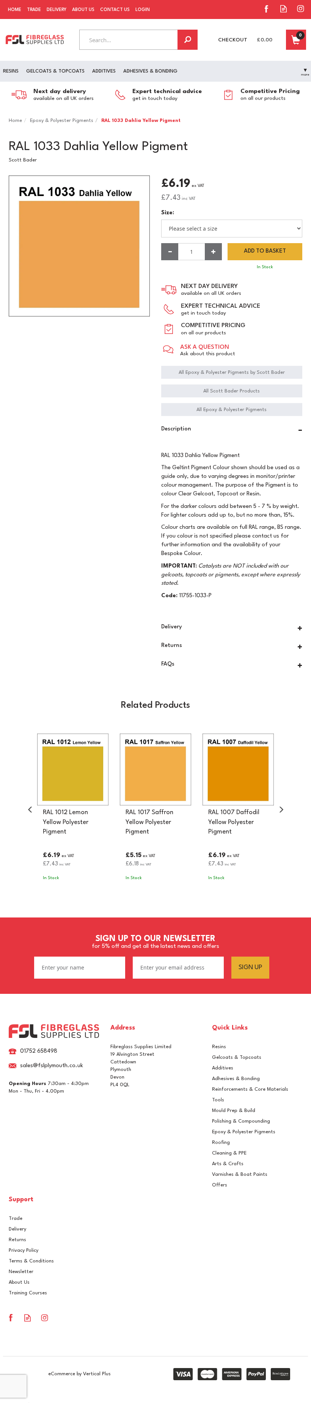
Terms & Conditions (31, 1261)
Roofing (221, 1142)
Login (142, 10)
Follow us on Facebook (266, 8)
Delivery (17, 1229)
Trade (15, 1218)
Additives (222, 1068)
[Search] (187, 40)
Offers (219, 1185)
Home (14, 10)
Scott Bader (23, 160)
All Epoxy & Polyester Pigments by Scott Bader (232, 372)
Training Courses (28, 1293)
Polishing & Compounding (241, 1121)
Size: (167, 213)
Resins (219, 1046)
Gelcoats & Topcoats (236, 1057)
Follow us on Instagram (300, 8)
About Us (19, 1282)
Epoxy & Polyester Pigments (243, 1131)
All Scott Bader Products (231, 391)
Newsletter (21, 1271)
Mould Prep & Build (233, 1110)
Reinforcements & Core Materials (250, 1089)
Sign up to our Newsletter (155, 942)
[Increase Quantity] (213, 251)
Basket (296, 40)
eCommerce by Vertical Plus (79, 1373)
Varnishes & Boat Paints (239, 1174)
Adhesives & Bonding (236, 1078)
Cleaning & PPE (229, 1153)
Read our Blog (283, 8)
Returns (17, 1239)
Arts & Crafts (227, 1163)
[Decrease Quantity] (169, 251)
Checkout (232, 40)
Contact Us (115, 10)
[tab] (231, 430)
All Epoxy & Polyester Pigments (231, 409)
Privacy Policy (23, 1250)
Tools (218, 1100)
